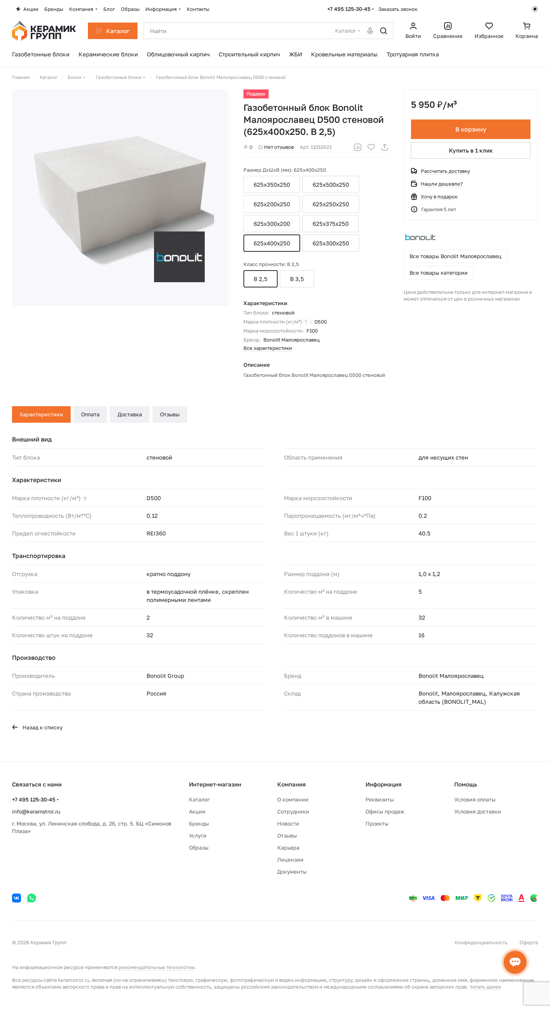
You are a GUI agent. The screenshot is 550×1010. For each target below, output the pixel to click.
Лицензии (290, 859)
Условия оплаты (475, 799)
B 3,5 (297, 278)
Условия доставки (477, 811)
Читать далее (485, 987)
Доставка (130, 414)
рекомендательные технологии (156, 967)
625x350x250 (272, 184)
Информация (384, 784)
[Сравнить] (357, 147)
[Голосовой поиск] (370, 31)
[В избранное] (371, 147)
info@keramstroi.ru (36, 811)
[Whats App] (31, 898)
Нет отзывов (279, 147)
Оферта (529, 942)
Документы (292, 871)
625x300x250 (331, 243)
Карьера (288, 847)
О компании (292, 799)
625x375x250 (331, 223)
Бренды (199, 823)
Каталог (199, 799)
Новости (288, 823)
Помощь (465, 784)
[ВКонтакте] (16, 898)
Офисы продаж (385, 811)
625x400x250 (272, 243)
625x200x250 (272, 204)
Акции (197, 811)
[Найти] (383, 31)
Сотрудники (293, 811)
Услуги (198, 835)
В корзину (470, 129)
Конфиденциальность (481, 942)
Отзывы (170, 414)
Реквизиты (380, 799)
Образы (199, 847)
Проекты (377, 823)
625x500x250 (331, 184)
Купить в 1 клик (471, 150)
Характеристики (41, 414)
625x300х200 (272, 223)
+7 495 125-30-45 (348, 9)
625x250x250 (331, 204)
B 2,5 (260, 278)
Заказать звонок (397, 9)
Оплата (90, 414)
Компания (291, 784)
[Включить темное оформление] (535, 9)
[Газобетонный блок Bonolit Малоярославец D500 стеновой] (120, 197)
